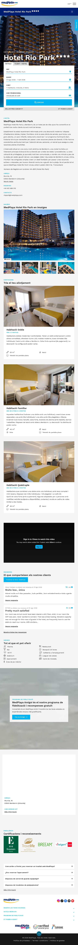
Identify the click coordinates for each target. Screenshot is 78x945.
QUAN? (8, 77)
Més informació (10, 812)
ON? (7, 69)
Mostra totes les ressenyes (15, 632)
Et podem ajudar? (65, 109)
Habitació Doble (15, 329)
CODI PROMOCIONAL (13, 93)
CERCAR (40, 102)
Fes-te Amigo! (20, 717)
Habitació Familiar (16, 408)
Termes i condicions (40, 941)
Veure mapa (8, 181)
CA (69, 4)
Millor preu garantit (14, 109)
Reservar (76, 25)
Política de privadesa (22, 941)
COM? (8, 85)
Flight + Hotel (21, 64)
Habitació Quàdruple (17, 485)
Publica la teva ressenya (15, 580)
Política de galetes (57, 941)
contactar (44, 499)
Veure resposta (11, 600)
